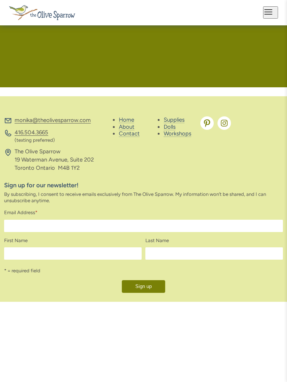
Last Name (157, 240)
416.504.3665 (31, 132)
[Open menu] (270, 12)
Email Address (20, 212)
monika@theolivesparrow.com (53, 120)
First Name (16, 240)
